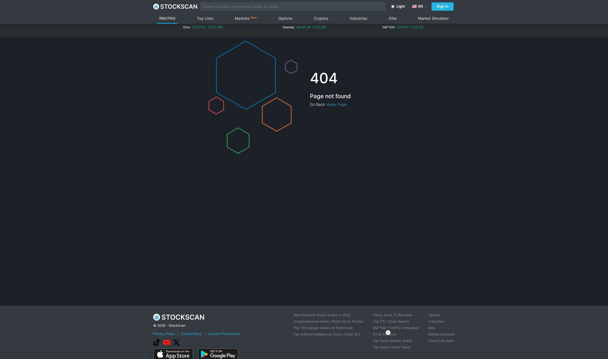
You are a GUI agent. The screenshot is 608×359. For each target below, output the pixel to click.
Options (285, 18)
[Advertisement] (304, 345)
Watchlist (167, 18)
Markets (246, 18)
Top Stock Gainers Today (392, 341)
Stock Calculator (441, 341)
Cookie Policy (191, 334)
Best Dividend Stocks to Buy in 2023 (322, 315)
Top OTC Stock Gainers (391, 321)
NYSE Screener (385, 334)
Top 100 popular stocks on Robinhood (323, 328)
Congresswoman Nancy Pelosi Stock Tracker (328, 321)
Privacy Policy (164, 334)
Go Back (317, 104)
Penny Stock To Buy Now (392, 315)
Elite (393, 18)
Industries (358, 18)
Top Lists (205, 18)
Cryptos (321, 18)
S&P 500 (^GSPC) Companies (396, 328)
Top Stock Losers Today (392, 347)
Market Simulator (433, 18)
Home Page (336, 104)
